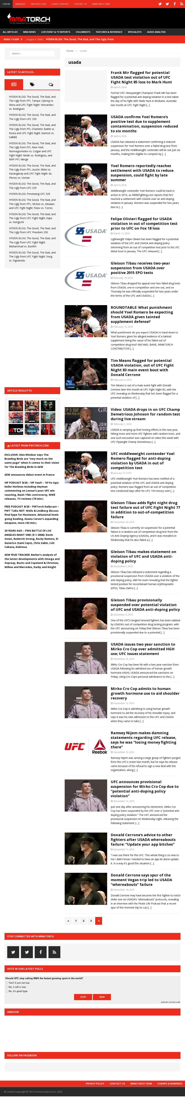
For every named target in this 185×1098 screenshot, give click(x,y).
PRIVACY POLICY (95, 1083)
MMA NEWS (29, 32)
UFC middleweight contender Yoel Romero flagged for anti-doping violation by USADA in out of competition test (143, 460)
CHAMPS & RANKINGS (169, 1083)
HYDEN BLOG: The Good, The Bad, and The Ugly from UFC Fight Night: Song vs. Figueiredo (32, 256)
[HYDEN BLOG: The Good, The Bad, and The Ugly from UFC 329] (48, 417)
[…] (148, 105)
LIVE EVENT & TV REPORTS (55, 32)
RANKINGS (20, 4)
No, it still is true (17, 987)
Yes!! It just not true (19, 982)
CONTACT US (80, 4)
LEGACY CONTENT (60, 4)
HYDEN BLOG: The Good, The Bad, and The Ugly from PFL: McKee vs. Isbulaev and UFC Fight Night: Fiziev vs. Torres (32, 204)
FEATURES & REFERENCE (109, 32)
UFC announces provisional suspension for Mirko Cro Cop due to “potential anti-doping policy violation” (145, 788)
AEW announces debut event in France (30, 474)
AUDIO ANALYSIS (156, 32)
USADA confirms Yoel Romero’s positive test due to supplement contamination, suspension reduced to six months (144, 123)
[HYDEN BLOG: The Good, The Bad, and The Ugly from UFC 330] (32, 405)
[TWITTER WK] (167, 4)
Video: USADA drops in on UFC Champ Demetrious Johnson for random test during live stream (145, 414)
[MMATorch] (29, 18)
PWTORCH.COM (38, 4)
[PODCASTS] (181, 4)
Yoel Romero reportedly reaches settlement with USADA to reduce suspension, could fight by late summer (142, 172)
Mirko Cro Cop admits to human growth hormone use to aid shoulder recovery (145, 693)
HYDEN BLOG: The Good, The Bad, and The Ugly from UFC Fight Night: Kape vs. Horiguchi (32, 218)
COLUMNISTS (83, 32)
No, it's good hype (18, 991)
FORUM (6, 4)
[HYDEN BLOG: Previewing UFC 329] (16, 429)
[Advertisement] (32, 327)
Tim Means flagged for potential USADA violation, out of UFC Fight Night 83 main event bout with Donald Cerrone (142, 367)
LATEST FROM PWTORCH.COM (29, 445)
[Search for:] (32, 54)
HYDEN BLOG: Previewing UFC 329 (29, 194)
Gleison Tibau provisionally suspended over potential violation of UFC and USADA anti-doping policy (145, 605)
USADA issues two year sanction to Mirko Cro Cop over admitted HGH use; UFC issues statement (143, 649)
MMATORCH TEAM (101, 4)
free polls (176, 1002)
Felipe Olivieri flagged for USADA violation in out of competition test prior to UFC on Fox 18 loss (144, 223)
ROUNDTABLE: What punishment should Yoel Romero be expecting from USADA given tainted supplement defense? (142, 314)
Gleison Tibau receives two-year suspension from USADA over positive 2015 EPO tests (140, 268)
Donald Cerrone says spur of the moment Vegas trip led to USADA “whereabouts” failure (141, 880)
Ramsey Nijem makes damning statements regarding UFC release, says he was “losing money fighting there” (143, 739)
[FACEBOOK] (174, 4)
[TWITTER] (160, 4)
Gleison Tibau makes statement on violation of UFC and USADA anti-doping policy (143, 556)
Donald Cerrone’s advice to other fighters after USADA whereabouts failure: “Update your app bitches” (143, 839)
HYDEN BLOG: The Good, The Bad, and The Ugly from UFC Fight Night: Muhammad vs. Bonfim (32, 242)
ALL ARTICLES (10, 32)
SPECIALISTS (134, 32)
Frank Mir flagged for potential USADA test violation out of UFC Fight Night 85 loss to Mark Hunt (141, 77)
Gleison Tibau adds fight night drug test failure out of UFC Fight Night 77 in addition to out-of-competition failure (145, 509)
